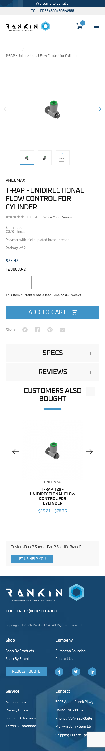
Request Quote (26, 672)
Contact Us (64, 659)
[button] (52, 353)
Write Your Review (57, 217)
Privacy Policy (17, 710)
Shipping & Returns (21, 718)
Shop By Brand (17, 659)
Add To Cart (48, 312)
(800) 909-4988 (61, 11)
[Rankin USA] (28, 26)
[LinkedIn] (92, 671)
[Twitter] (76, 671)
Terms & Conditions (21, 726)
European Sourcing (70, 651)
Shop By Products (20, 651)
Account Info (16, 702)
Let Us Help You (31, 559)
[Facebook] (59, 671)
